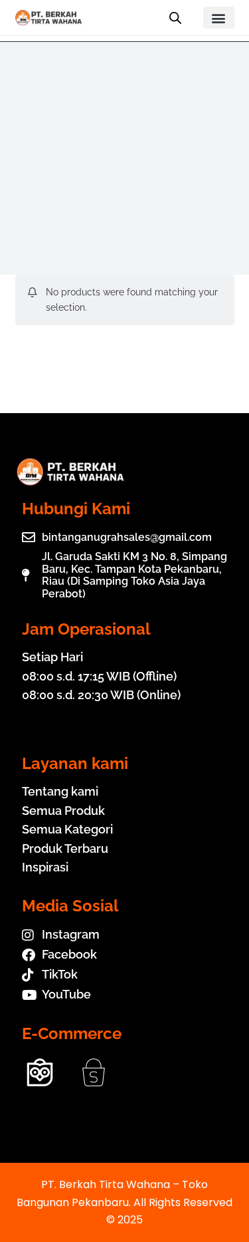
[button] (218, 18)
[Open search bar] (175, 18)
